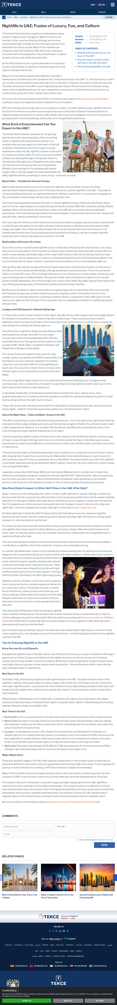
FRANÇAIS (18, 945)
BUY (14, 12)
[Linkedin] (60, 931)
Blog (16, 17)
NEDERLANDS (99, 945)
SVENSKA (88, 945)
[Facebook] (49, 931)
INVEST (102, 12)
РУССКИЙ (29, 945)
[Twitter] (53, 931)
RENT (73, 12)
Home (9, 17)
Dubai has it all (88, 507)
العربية (37, 945)
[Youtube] (64, 931)
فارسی (110, 945)
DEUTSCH (60, 945)
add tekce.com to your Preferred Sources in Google (73, 802)
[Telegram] (67, 931)
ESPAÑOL (70, 945)
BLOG (72, 951)
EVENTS (79, 951)
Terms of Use (107, 840)
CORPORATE (63, 951)
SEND (104, 845)
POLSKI (79, 945)
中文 (52, 945)
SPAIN (41, 956)
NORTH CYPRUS (59, 956)
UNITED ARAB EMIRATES (75, 956)
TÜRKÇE (45, 945)
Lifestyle (23, 17)
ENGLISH (8, 945)
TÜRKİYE (48, 956)
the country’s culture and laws (92, 98)
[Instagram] (56, 931)
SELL (43, 12)
